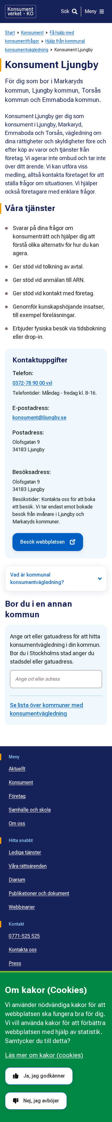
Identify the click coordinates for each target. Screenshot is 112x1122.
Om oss (17, 823)
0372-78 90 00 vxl (32, 383)
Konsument (32, 32)
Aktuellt (17, 769)
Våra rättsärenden (28, 866)
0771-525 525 (24, 936)
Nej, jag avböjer (41, 1101)
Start (10, 32)
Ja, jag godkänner (44, 1076)
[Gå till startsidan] (20, 11)
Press (15, 963)
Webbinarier (22, 907)
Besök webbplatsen (42, 542)
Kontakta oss (23, 950)
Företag (17, 796)
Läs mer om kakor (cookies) (44, 1055)
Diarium (17, 880)
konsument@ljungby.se (39, 418)
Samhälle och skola (30, 810)
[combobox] (56, 679)
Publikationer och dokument (39, 893)
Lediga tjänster (25, 852)
